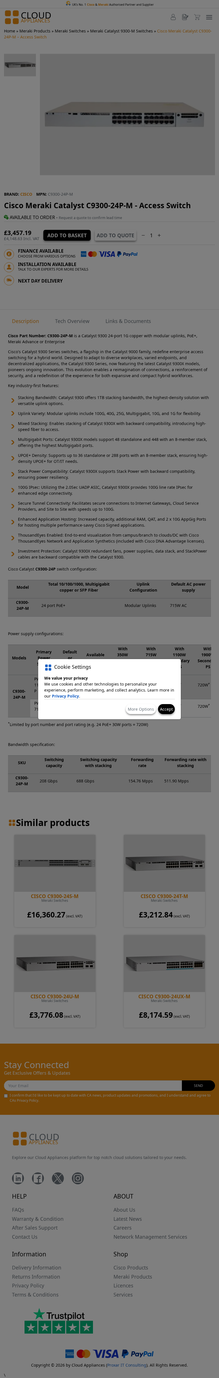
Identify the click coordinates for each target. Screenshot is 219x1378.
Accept (166, 709)
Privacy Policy (65, 696)
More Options (141, 709)
